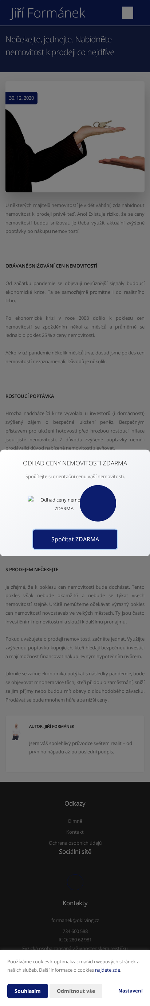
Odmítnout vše (76, 990)
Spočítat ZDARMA (75, 539)
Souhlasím (28, 990)
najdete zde (107, 970)
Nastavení (130, 990)
